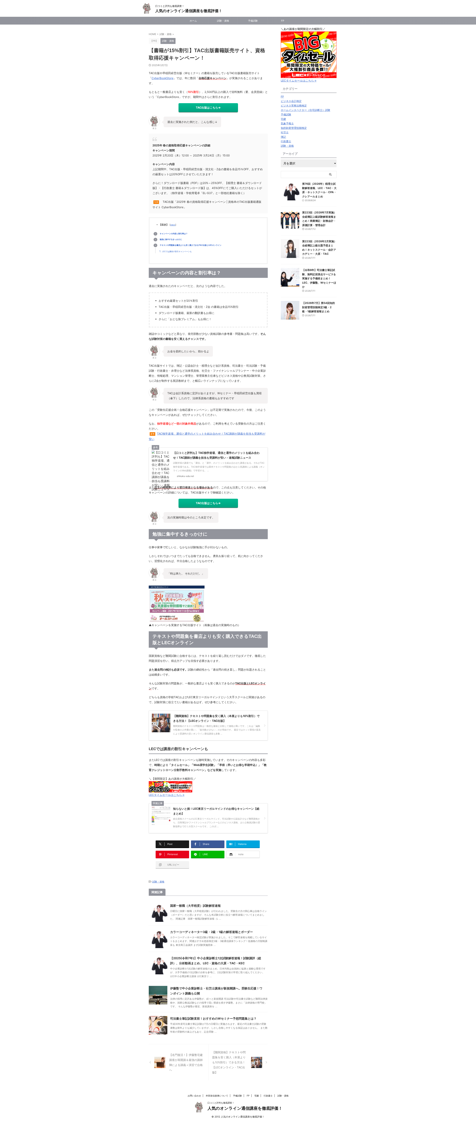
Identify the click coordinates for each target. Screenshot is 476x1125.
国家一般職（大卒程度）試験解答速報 (195, 905)
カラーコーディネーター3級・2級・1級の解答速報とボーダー (211, 932)
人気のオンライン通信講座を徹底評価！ (188, 11)
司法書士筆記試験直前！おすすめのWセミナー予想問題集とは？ (213, 1018)
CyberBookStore (162, 78)
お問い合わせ (194, 1095)
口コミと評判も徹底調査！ (221, 1102)
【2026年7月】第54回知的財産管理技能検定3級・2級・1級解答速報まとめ (318, 307)
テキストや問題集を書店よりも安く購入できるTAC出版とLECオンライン (190, 245)
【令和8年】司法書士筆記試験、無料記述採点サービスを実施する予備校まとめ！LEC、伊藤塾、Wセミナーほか (319, 278)
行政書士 (268, 1095)
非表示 (172, 225)
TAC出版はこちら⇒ (208, 107)
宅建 (256, 1095)
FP (282, 20)
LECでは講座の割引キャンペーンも (177, 251)
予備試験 (253, 20)
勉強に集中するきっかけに (171, 239)
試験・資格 (223, 20)
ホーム (193, 20)
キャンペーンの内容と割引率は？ (174, 233)
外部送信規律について (217, 1095)
